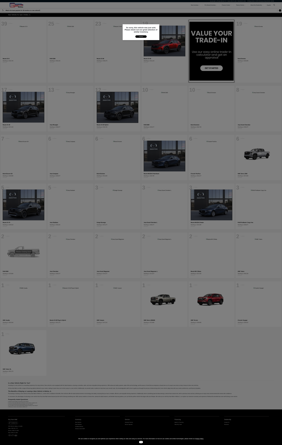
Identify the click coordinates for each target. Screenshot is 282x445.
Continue (141, 36)
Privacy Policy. (199, 438)
